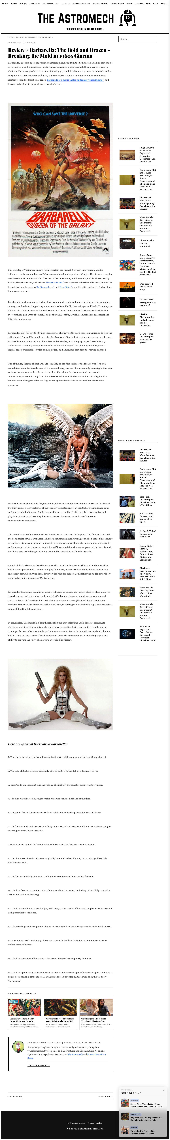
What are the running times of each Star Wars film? (147, 592)
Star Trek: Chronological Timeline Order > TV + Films (148, 501)
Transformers (101, 4)
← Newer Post (15, 1097)
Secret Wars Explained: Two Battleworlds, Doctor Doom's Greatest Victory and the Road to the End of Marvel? (148, 265)
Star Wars (34, 4)
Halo (156, 4)
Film (129, 4)
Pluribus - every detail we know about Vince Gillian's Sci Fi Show (148, 574)
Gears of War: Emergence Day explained (148, 302)
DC (57, 4)
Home (14, 4)
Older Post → (105, 1097)
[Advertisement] (137, 91)
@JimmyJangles (72, 1042)
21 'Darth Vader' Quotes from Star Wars (148, 534)
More (164, 4)
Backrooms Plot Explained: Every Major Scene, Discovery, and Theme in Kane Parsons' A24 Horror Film (148, 180)
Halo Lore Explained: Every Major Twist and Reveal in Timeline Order (148, 633)
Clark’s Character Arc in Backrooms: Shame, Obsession (147, 320)
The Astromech (75, 1054)
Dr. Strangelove (44, 287)
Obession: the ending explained (147, 243)
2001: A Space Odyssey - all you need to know (147, 517)
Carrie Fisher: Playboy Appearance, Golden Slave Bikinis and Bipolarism (147, 553)
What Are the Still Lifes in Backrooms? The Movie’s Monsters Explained (147, 224)
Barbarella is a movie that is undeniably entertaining (75, 79)
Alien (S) (66, 4)
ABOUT (5, 4)
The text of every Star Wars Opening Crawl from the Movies (147, 203)
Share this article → (38, 1065)
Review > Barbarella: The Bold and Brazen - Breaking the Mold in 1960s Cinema (59, 52)
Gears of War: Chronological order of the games (147, 338)
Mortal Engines (81, 4)
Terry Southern (54, 282)
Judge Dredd (118, 4)
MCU (148, 4)
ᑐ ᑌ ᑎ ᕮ (23, 4)
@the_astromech (91, 1042)
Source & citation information (86, 1128)
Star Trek (48, 4)
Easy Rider (65, 287)
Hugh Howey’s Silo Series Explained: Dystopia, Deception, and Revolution (147, 155)
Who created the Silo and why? (146, 287)
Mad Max (139, 4)
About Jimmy (55, 1042)
